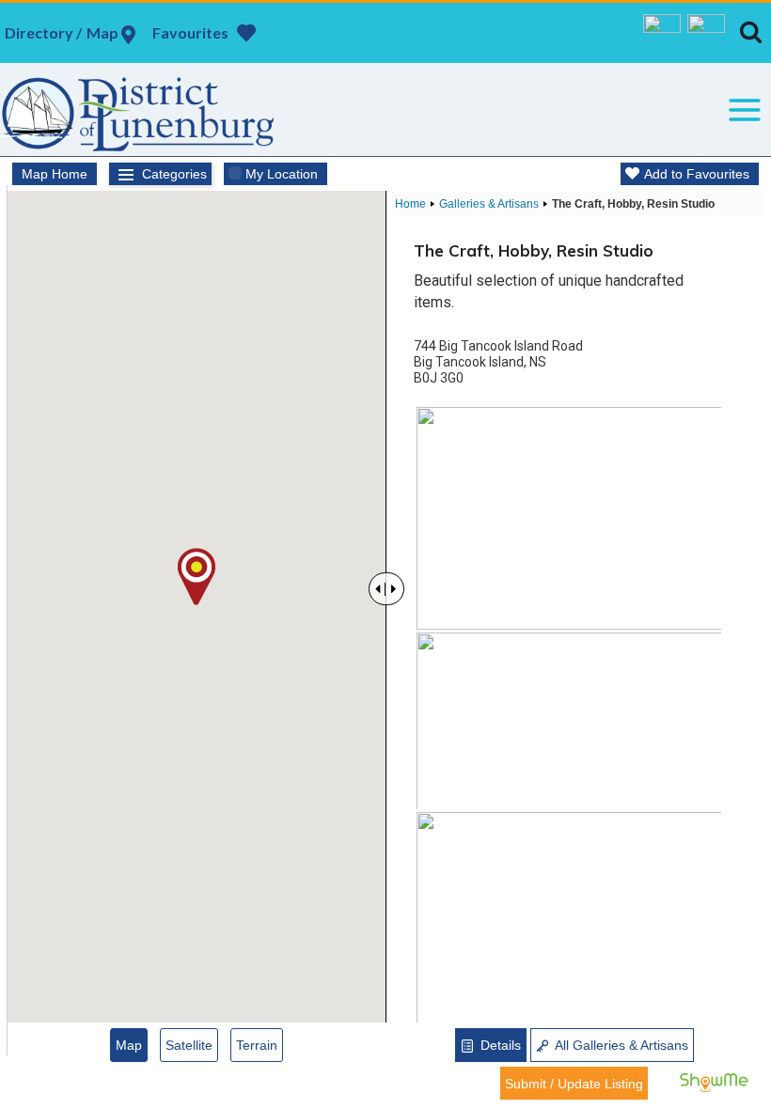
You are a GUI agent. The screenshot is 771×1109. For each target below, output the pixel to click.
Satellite (188, 1045)
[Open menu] (744, 109)
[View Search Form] (751, 32)
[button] (196, 576)
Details (499, 1045)
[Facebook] (662, 33)
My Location (281, 173)
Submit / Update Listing (574, 1083)
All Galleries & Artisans (620, 1045)
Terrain (256, 1045)
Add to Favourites (696, 173)
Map (129, 1045)
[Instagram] (706, 33)
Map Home (54, 173)
